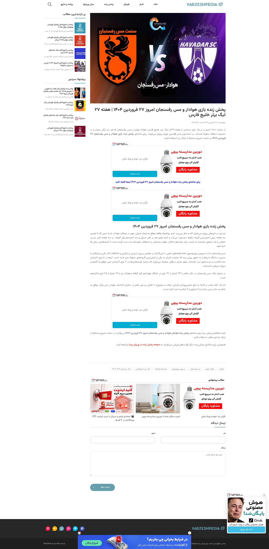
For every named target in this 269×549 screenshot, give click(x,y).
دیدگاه (223, 448)
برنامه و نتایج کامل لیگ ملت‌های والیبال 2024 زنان (61, 51)
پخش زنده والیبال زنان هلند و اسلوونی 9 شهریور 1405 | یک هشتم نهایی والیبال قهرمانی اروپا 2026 (58, 91)
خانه (156, 4)
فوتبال (126, 4)
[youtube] (48, 528)
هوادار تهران (209, 369)
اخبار (141, 4)
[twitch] (61, 528)
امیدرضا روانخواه (161, 369)
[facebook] (82, 528)
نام (225, 433)
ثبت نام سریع (246, 529)
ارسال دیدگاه (105, 487)
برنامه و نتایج (67, 4)
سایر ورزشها (88, 4)
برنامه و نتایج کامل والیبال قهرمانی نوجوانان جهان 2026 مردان (60, 129)
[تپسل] (113, 144)
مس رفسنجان (195, 369)
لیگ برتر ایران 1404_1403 (121, 369)
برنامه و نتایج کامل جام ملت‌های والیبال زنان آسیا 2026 (58, 116)
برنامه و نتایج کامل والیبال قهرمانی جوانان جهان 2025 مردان (60, 38)
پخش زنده (108, 4)
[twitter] (75, 528)
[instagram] (68, 528)
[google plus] (54, 528)
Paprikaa (47, 543)
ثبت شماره (135, 174)
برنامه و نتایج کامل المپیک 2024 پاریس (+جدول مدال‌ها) (58, 64)
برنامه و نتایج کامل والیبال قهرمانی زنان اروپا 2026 (58, 103)
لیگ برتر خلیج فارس (142, 369)
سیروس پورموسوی (178, 369)
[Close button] (264, 494)
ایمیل (153, 433)
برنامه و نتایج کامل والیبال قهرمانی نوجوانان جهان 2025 (60, 25)
